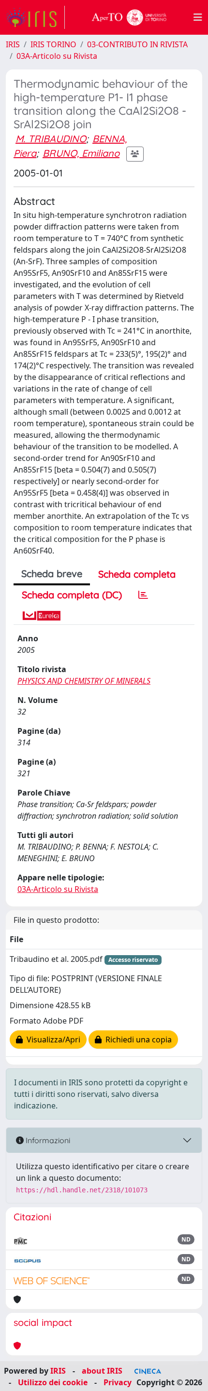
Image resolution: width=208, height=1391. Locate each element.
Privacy (118, 1382)
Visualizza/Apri (51, 1039)
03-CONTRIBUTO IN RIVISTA (137, 44)
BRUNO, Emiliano (81, 153)
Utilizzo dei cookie (53, 1382)
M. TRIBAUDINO (50, 139)
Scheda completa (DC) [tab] (72, 595)
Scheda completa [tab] (137, 574)
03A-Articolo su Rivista (56, 56)
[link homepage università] (129, 17)
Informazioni (47, 1140)
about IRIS (102, 1370)
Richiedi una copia (137, 1039)
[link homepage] (35, 17)
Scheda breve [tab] (51, 573)
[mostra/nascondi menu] (197, 17)
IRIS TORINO (53, 44)
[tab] (143, 595)
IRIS (13, 44)
